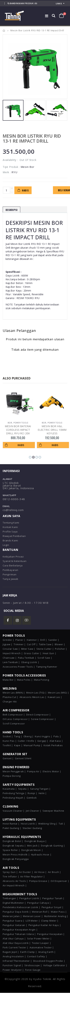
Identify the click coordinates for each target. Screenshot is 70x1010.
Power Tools (20, 422)
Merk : (7, 172)
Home (4, 30)
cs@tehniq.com (13, 510)
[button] (30, 457)
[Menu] (46, 15)
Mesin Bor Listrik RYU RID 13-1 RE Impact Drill (32, 138)
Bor (10, 422)
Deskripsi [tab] (11, 210)
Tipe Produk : (11, 167)
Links (59, 3)
